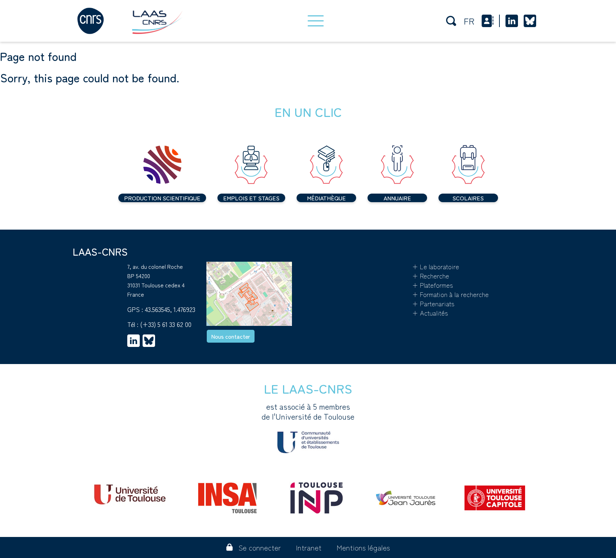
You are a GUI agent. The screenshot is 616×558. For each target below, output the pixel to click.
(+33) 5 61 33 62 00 (165, 324)
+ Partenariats (433, 303)
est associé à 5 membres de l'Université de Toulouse (308, 411)
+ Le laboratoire (435, 266)
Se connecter (259, 547)
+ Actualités (430, 312)
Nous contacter (230, 336)
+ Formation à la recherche (450, 294)
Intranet (309, 547)
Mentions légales (363, 547)
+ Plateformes (432, 285)
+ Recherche (430, 275)
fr (469, 21)
